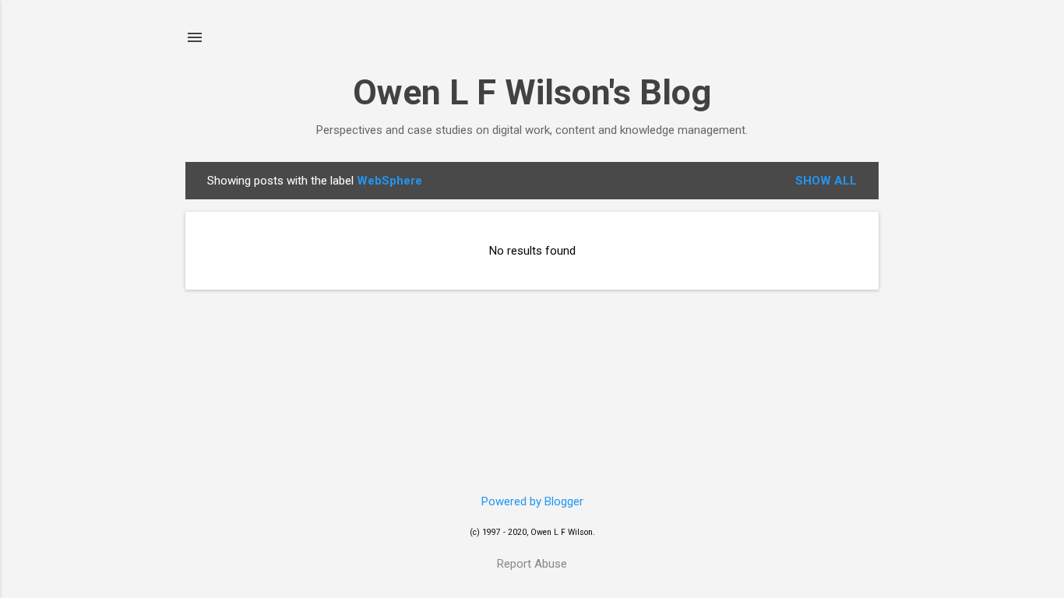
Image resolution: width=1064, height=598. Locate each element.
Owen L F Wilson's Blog (532, 92)
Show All (826, 181)
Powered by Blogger (532, 501)
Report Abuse (532, 564)
